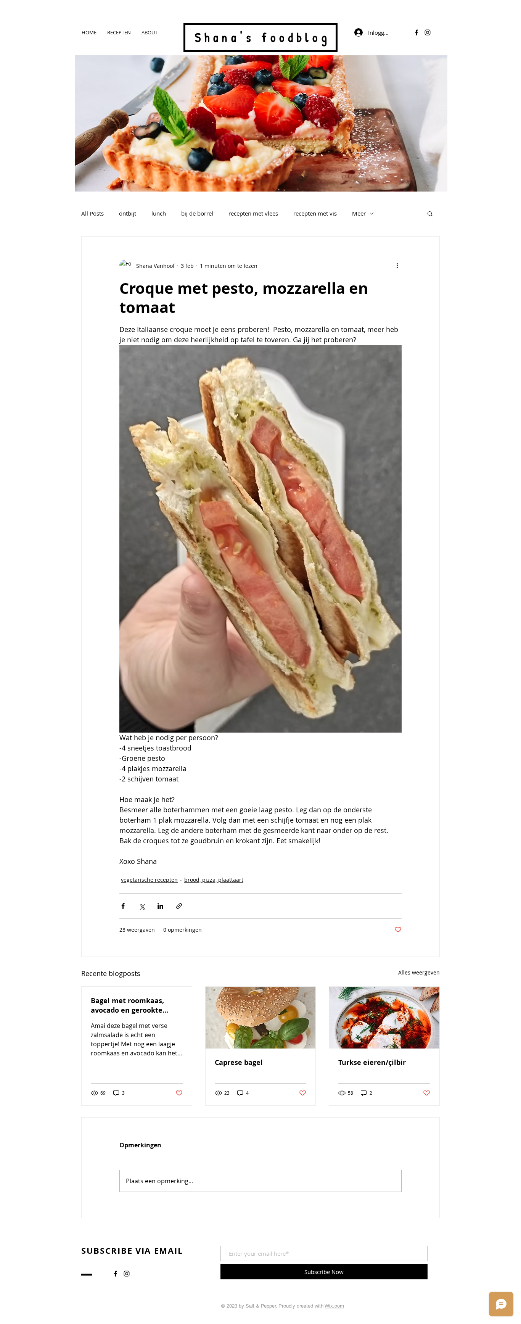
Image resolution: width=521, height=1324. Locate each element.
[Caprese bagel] (261, 1018)
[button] (430, 213)
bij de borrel (197, 213)
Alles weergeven (419, 972)
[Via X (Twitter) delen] (141, 906)
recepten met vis (315, 213)
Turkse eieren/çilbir (372, 1062)
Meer (359, 213)
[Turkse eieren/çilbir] (384, 1018)
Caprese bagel (239, 1062)
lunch (158, 213)
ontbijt (127, 213)
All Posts (92, 213)
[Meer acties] (397, 265)
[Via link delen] (179, 906)
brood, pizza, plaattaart (213, 879)
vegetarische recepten (149, 879)
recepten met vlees (253, 213)
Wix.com (334, 1306)
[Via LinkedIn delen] (160, 906)
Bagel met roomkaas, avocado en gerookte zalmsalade (127, 1005)
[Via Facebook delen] (123, 906)
